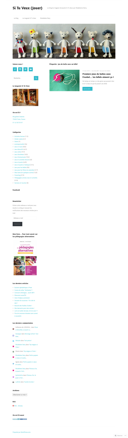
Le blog (16, 18)
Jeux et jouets (18, 162)
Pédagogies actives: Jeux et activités (25, 178)
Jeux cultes (17, 152)
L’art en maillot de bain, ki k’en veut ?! (25, 311)
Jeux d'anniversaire (20, 157)
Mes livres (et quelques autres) (24, 172)
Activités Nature (19, 136)
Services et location (20, 183)
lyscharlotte (19, 375)
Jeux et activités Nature (21, 160)
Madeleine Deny (45, 18)
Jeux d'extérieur (19, 154)
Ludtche (17, 382)
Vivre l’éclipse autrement (22, 298)
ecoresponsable (19, 144)
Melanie (17, 340)
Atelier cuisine (18, 139)
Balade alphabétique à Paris (23, 287)
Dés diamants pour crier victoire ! (24, 308)
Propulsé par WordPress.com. (22, 432)
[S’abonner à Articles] (13, 406)
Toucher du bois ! (29, 382)
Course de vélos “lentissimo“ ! (23, 290)
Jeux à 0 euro (18, 147)
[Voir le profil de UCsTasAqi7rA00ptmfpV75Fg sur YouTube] (31, 69)
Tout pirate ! (28, 340)
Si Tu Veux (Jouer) (27, 8)
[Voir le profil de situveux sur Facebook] (15, 69)
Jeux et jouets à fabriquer (22, 165)
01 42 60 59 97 (18, 122)
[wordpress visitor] (23, 419)
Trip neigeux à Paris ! (29, 351)
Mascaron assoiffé (20, 295)
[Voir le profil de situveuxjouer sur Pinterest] (25, 69)
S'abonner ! (17, 224)
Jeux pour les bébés (105, 71)
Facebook (16, 190)
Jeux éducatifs (95, 71)
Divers (16, 141)
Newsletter (17, 201)
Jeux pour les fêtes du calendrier (24, 170)
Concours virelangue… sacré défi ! (24, 293)
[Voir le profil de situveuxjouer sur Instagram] (20, 69)
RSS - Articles (18, 406)
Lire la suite (87, 89)
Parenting (17, 175)
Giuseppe (18, 334)
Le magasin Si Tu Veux (29, 18)
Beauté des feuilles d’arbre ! (23, 305)
